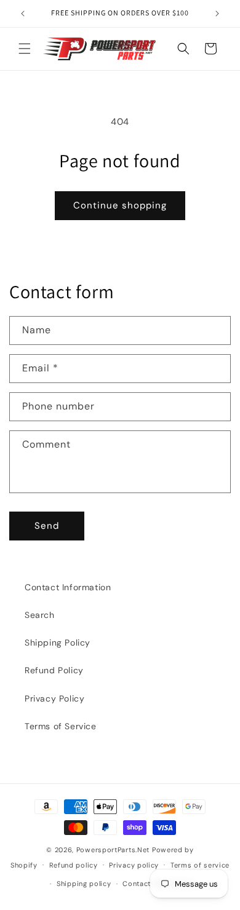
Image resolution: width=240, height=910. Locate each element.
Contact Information (68, 587)
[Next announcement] (217, 13)
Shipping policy (84, 883)
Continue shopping (120, 205)
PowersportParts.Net (113, 849)
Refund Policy (54, 670)
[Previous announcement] (22, 13)
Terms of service (200, 865)
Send (46, 526)
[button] (24, 48)
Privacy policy (134, 865)
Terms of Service (61, 726)
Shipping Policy (57, 642)
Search (40, 614)
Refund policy (73, 865)
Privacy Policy (54, 698)
